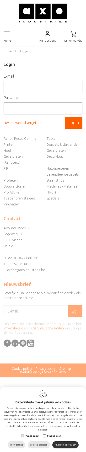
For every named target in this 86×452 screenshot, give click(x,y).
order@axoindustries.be (26, 270)
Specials (53, 198)
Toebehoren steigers (20, 198)
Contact (12, 218)
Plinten (9, 144)
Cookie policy (22, 369)
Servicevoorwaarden (48, 328)
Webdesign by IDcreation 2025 (43, 372)
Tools (51, 138)
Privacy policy (46, 369)
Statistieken (54, 436)
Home (8, 51)
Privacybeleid (13, 328)
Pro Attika (11, 192)
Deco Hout (55, 156)
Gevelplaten (56, 150)
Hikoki (51, 192)
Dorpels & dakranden (63, 144)
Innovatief (11, 204)
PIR (6, 168)
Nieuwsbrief (17, 284)
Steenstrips (55, 180)
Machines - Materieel (62, 186)
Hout (7, 150)
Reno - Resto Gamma (20, 138)
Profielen (11, 180)
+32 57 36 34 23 (19, 264)
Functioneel (32, 436)
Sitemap (65, 369)
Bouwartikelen (15, 186)
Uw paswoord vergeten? (23, 123)
